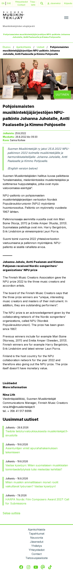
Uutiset (40, 47)
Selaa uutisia (11, 513)
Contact (21, 5)
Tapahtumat (36, 533)
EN (3, 3)
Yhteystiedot (21, 2)
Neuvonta (36, 537)
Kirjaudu (68, 3)
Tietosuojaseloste (36, 558)
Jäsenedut (36, 541)
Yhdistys (36, 545)
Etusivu (7, 47)
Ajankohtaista (23, 47)
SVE (9, 3)
